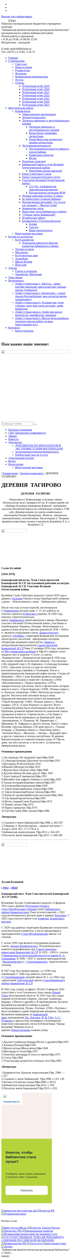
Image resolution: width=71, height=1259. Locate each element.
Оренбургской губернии (22, 909)
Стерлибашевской (14, 977)
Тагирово (17, 598)
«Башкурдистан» (49, 632)
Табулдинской (25, 980)
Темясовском (11, 610)
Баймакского (16, 620)
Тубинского (30, 613)
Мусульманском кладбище (20, 651)
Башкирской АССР (21, 983)
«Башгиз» (49, 642)
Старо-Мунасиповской (34, 933)
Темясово (43, 918)
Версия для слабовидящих (16, 16)
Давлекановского (12, 961)
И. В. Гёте (47, 1017)
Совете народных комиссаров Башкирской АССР (29, 951)
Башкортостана (19, 912)
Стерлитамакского (37, 961)
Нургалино (32, 905)
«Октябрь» (18, 635)
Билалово (60, 915)
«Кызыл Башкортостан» (24, 946)
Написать (27, 1190)
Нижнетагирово (20, 1030)
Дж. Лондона (32, 1017)
